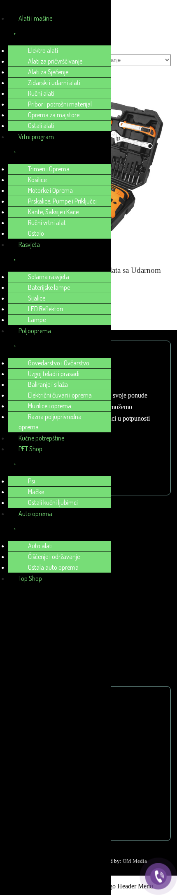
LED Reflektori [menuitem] (45, 309)
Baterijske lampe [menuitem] (49, 287)
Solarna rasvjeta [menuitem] (48, 276)
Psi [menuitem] (31, 481)
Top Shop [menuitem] (30, 578)
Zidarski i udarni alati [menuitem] (54, 82)
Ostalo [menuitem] (36, 233)
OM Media (135, 861)
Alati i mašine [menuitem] (35, 18)
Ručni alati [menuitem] (41, 93)
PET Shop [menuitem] (30, 449)
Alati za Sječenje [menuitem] (48, 72)
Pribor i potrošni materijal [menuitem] (60, 104)
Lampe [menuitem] (37, 319)
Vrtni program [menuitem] (36, 137)
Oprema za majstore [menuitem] (53, 115)
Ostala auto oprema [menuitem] (53, 567)
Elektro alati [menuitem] (43, 50)
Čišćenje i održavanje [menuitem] (54, 556)
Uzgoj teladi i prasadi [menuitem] (53, 373)
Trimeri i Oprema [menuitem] (49, 169)
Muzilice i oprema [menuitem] (49, 406)
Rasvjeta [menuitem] (29, 244)
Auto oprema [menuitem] (35, 513)
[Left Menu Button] (8, 8)
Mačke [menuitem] (36, 492)
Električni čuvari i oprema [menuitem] (60, 395)
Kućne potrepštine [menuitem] (41, 438)
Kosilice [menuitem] (37, 179)
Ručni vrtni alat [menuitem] (47, 222)
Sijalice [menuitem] (36, 298)
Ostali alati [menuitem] (41, 125)
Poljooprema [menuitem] (35, 331)
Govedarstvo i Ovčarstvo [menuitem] (58, 363)
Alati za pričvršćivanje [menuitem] (55, 61)
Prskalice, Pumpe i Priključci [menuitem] (62, 201)
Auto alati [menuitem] (40, 546)
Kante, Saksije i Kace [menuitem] (53, 212)
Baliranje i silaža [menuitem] (48, 384)
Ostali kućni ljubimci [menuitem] (53, 502)
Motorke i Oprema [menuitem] (50, 190)
